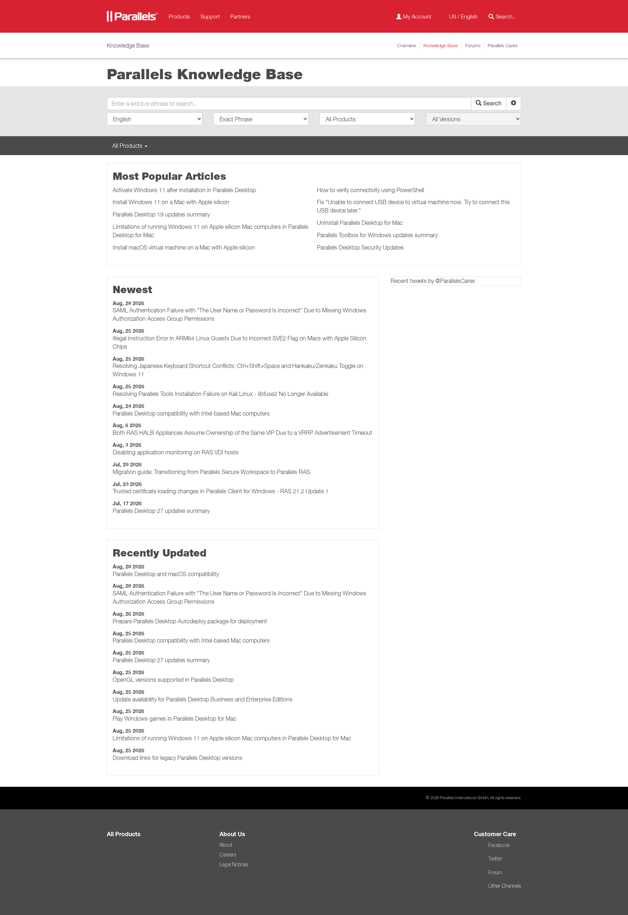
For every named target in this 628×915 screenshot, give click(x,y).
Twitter (495, 859)
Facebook (499, 845)
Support (210, 16)
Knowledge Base (440, 45)
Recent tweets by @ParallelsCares (433, 281)
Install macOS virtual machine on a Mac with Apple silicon (184, 247)
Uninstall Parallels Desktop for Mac (360, 222)
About (226, 845)
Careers (228, 855)
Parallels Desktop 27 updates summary (161, 510)
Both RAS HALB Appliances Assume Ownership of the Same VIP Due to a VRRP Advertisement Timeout (242, 432)
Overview (406, 45)
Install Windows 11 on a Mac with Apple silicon (171, 202)
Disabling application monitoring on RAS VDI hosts (176, 452)
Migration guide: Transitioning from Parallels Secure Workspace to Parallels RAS (211, 472)
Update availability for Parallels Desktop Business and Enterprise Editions (203, 699)
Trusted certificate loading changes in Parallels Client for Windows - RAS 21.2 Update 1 (221, 491)
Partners (240, 16)
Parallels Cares (503, 45)
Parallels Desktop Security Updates (360, 247)
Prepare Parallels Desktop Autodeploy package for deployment (190, 621)
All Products (124, 834)
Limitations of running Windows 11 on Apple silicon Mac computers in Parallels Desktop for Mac (232, 738)
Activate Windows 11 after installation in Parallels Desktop (184, 190)
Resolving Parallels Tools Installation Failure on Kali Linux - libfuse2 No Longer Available (220, 393)
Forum (495, 872)
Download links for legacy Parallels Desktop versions (177, 757)
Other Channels (504, 886)
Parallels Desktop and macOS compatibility (166, 574)
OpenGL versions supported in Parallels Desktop (173, 679)
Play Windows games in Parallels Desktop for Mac (174, 718)
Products (179, 16)
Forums (472, 45)
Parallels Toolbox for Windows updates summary (377, 235)
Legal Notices (234, 864)
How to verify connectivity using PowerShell (370, 190)
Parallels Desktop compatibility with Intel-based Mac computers (191, 413)
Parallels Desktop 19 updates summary (161, 214)
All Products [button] (128, 145)
